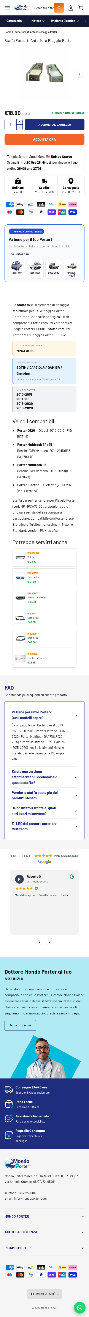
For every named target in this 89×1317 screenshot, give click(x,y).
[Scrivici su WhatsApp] (80, 1308)
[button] (7, 8)
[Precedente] (39, 941)
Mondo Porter (48, 1307)
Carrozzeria (14, 21)
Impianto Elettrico (63, 21)
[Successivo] (49, 941)
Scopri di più (18, 1025)
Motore (36, 21)
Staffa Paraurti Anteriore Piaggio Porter (35, 31)
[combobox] (47, 8)
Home (8, 31)
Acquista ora (44, 139)
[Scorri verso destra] (79, 73)
